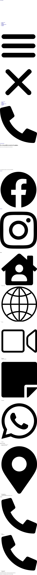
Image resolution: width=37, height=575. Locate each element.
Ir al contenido (1, 0)
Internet (2, 102)
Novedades (2, 104)
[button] (18, 64)
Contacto (2, 25)
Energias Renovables (3, 24)
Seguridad (2, 23)
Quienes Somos (3, 22)
